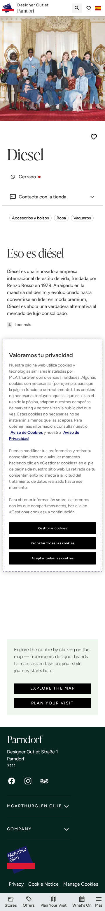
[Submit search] (77, 8)
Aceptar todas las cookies (53, 558)
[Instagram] (28, 781)
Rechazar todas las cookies (52, 543)
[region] (52, 455)
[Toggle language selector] (98, 8)
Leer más (23, 324)
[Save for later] (94, 137)
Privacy (16, 884)
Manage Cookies (80, 884)
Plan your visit (52, 703)
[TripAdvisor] (44, 781)
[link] (33, 8)
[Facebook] (11, 781)
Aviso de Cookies (26, 432)
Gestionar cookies (52, 528)
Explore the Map (52, 688)
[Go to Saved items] (88, 8)
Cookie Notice (43, 884)
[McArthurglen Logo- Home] (8, 8)
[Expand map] (52, 603)
